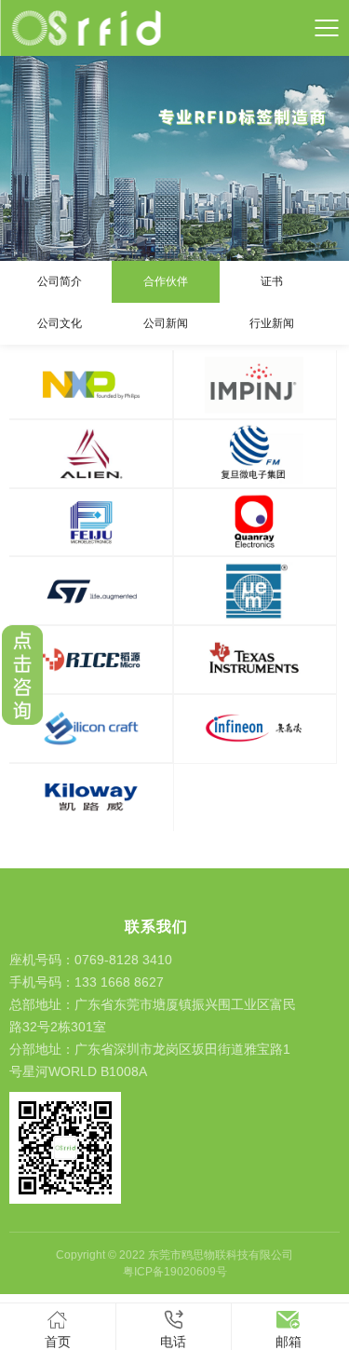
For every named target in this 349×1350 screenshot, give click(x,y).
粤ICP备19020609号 (175, 1271)
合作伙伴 (165, 281)
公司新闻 (165, 323)
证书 (272, 281)
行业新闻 (271, 323)
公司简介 (59, 281)
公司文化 (59, 323)
